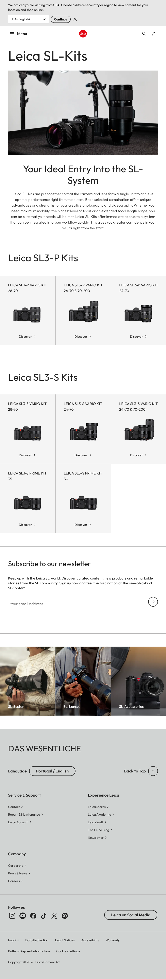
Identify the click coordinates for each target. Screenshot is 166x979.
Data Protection (37, 940)
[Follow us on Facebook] (33, 916)
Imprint (13, 940)
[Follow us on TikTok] (44, 916)
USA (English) (20, 19)
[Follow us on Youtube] (23, 916)
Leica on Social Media (130, 914)
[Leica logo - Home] (83, 33)
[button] (153, 771)
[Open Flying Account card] (154, 33)
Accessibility (90, 940)
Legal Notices (65, 940)
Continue (60, 19)
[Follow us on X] (54, 916)
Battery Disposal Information (29, 951)
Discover (25, 336)
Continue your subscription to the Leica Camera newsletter (153, 602)
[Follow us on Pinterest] (65, 916)
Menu (22, 33)
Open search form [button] (144, 33)
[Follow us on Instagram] (12, 916)
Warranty (113, 940)
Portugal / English (52, 770)
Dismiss (75, 19)
